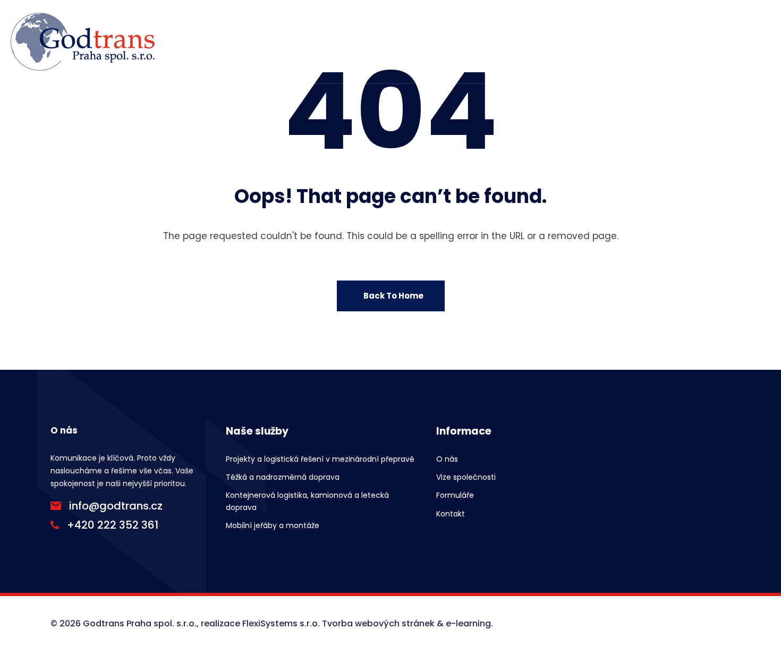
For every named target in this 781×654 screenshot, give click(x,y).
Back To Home (393, 295)
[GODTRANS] (83, 41)
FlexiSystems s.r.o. (281, 623)
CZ (695, 41)
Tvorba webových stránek (378, 623)
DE (747, 41)
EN (721, 41)
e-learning (468, 623)
